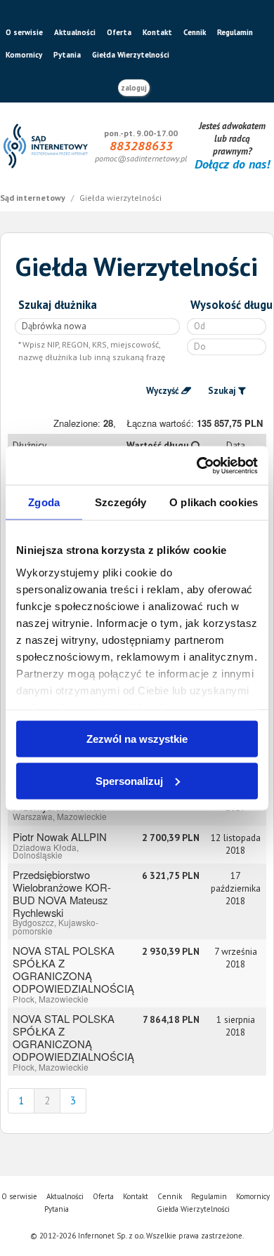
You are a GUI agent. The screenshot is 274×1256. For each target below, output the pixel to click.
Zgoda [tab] (44, 502)
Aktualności (75, 32)
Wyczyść (162, 391)
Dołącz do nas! (232, 164)
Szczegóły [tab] (120, 502)
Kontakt (157, 32)
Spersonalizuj (129, 780)
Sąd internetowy (33, 197)
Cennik (194, 32)
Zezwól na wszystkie (137, 739)
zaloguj (134, 88)
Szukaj (222, 391)
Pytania (67, 55)
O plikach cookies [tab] (213, 502)
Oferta (119, 32)
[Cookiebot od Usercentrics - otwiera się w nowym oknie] (197, 465)
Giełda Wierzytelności (130, 55)
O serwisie (24, 32)
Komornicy (24, 55)
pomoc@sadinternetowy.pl (141, 158)
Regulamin (235, 32)
